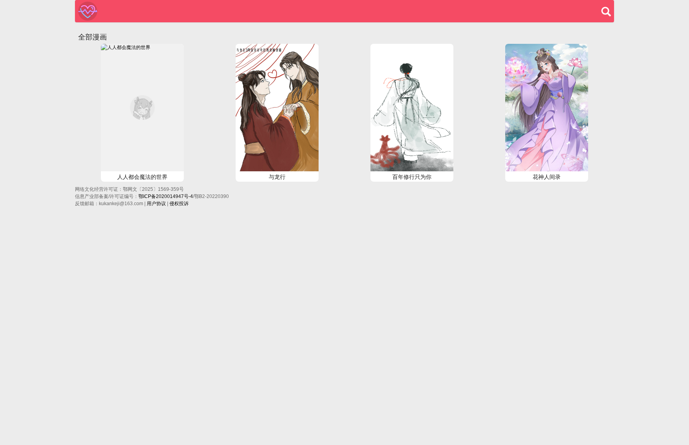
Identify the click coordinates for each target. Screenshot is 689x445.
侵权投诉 (179, 203)
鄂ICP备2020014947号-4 (165, 196)
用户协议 (156, 203)
